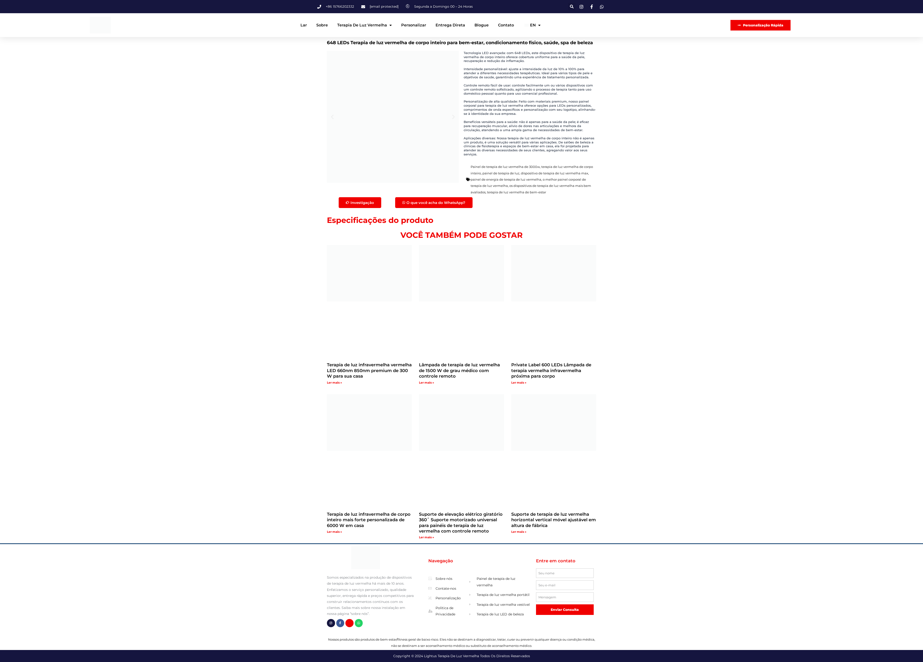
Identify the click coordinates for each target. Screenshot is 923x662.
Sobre (322, 25)
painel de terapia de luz (500, 173)
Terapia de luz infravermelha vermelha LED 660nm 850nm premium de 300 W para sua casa (369, 370)
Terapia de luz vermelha (362, 25)
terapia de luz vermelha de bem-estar (516, 192)
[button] (571, 6)
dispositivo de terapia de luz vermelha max (554, 173)
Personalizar (413, 25)
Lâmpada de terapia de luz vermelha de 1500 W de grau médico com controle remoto (459, 370)
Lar (303, 25)
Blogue (481, 25)
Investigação (362, 202)
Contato (506, 25)
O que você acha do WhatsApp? (435, 202)
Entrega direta (450, 25)
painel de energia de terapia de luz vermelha (506, 179)
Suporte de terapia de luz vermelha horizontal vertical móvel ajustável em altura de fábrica (553, 520)
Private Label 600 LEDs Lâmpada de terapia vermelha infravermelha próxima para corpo (551, 370)
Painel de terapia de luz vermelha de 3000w (505, 167)
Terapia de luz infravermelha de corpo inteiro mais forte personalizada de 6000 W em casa (369, 520)
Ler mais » (334, 382)
